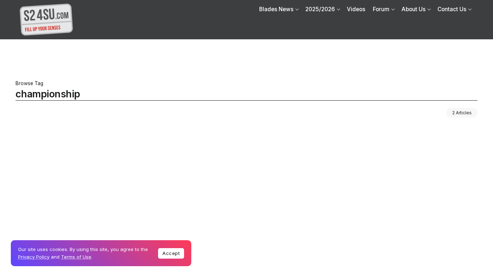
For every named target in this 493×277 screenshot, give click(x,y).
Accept (171, 253)
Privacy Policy (33, 257)
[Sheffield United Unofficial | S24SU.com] (46, 19)
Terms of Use (76, 257)
